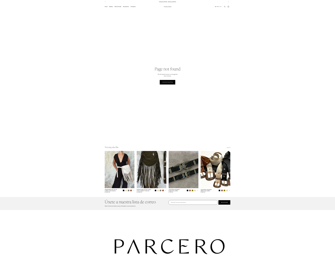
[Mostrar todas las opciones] (133, 190)
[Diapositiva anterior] (107, 169)
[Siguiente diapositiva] (131, 169)
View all (228, 147)
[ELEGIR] (131, 185)
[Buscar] (225, 7)
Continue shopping (167, 82)
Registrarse (224, 202)
